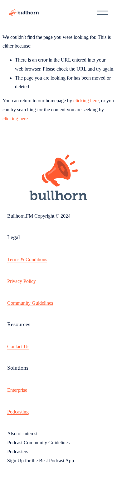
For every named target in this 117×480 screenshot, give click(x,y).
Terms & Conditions (27, 259)
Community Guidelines (30, 303)
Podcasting (18, 411)
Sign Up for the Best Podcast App (40, 460)
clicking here (86, 100)
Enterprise (17, 390)
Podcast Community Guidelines (38, 442)
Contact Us (18, 346)
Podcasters (17, 451)
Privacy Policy (21, 281)
